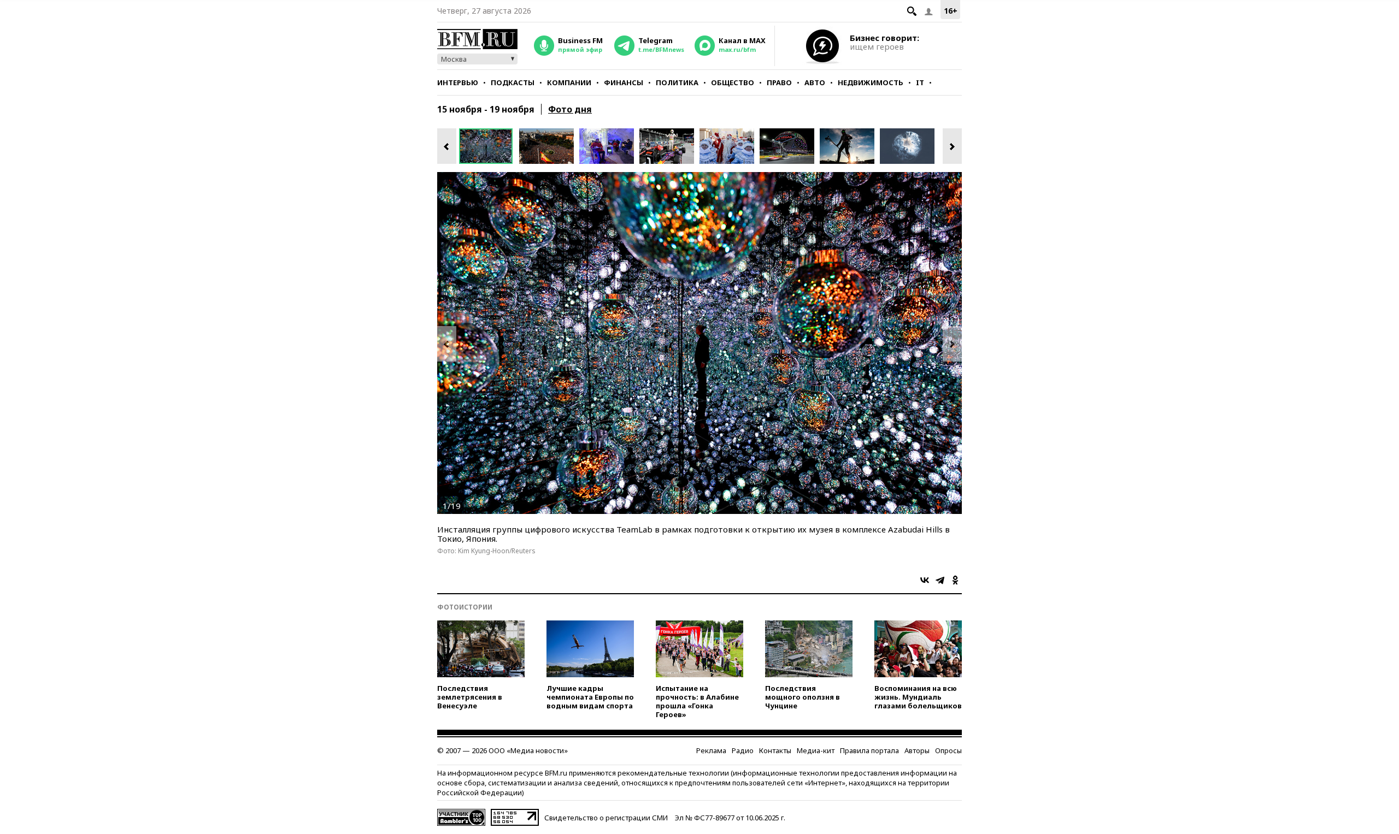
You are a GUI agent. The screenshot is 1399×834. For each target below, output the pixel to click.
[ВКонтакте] (924, 580)
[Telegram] (940, 580)
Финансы (623, 82)
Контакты (775, 750)
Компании (569, 82)
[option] (489, 146)
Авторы (917, 750)
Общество (732, 82)
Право (779, 82)
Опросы (948, 750)
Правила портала (869, 750)
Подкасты (512, 82)
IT (920, 82)
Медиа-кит (815, 750)
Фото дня (570, 109)
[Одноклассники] (955, 580)
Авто (814, 82)
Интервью (457, 82)
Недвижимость (870, 82)
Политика (677, 82)
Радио (743, 750)
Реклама (711, 750)
